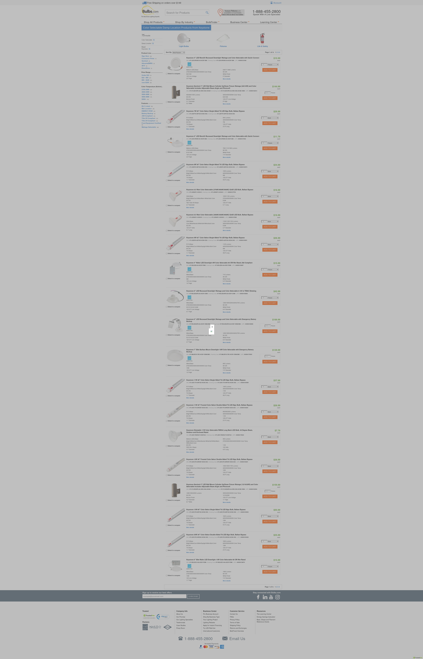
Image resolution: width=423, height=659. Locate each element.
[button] (212, 326)
